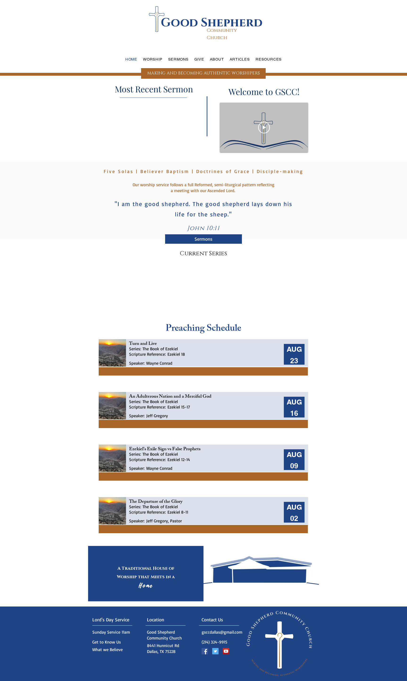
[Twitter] (215, 651)
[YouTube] (226, 651)
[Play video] (264, 127)
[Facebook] (205, 651)
